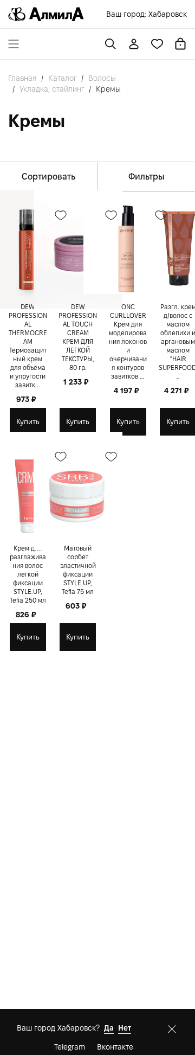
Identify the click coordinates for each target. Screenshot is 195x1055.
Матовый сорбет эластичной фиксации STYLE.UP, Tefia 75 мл (78, 570)
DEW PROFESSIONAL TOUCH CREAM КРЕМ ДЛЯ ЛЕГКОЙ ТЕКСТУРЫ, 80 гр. (77, 337)
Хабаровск (167, 14)
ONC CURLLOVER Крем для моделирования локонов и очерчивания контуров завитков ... (128, 341)
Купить (28, 422)
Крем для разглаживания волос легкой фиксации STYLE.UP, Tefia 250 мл (28, 574)
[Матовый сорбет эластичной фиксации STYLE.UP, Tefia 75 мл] (78, 491)
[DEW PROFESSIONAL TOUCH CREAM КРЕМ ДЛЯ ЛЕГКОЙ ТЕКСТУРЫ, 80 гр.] (78, 250)
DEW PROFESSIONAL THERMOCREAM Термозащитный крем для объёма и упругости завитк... (28, 345)
